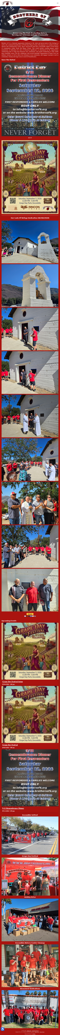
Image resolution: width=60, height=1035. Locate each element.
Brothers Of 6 (29, 1030)
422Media (33, 1033)
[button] (57, 3)
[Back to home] (7, 3)
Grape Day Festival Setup (12, 681)
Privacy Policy (42, 1031)
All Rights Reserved (35, 1030)
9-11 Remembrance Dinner (13, 808)
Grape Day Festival (10, 744)
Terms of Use (37, 1031)
